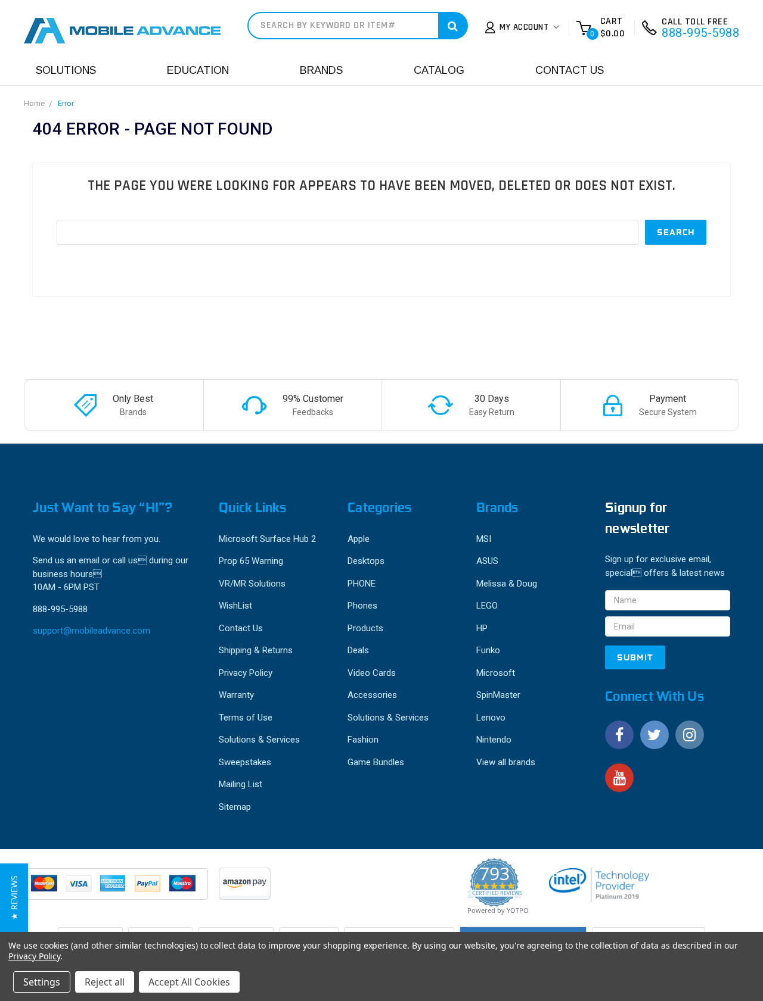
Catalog (439, 70)
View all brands (505, 762)
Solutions (66, 70)
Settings (41, 981)
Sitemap (235, 807)
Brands (321, 70)
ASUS (487, 561)
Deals (358, 650)
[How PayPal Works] (117, 889)
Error (66, 103)
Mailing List (240, 784)
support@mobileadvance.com (91, 630)
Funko (488, 650)
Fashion (363, 739)
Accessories (372, 695)
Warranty (236, 695)
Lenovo (490, 717)
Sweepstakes (245, 762)
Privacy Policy (245, 673)
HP (482, 628)
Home (34, 103)
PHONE (362, 583)
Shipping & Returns (256, 650)
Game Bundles (376, 762)
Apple (359, 539)
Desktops (366, 561)
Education (198, 70)
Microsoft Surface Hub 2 (267, 539)
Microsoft (495, 673)
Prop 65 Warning (251, 561)
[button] (14, 897)
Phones (362, 605)
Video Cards (372, 673)
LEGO (487, 605)
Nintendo (493, 739)
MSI (483, 539)
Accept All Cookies (189, 981)
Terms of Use (245, 717)
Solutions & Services (259, 739)
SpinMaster (498, 695)
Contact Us (569, 70)
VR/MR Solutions (252, 583)
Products (365, 628)
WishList (235, 605)
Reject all (105, 981)
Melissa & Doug (506, 583)
